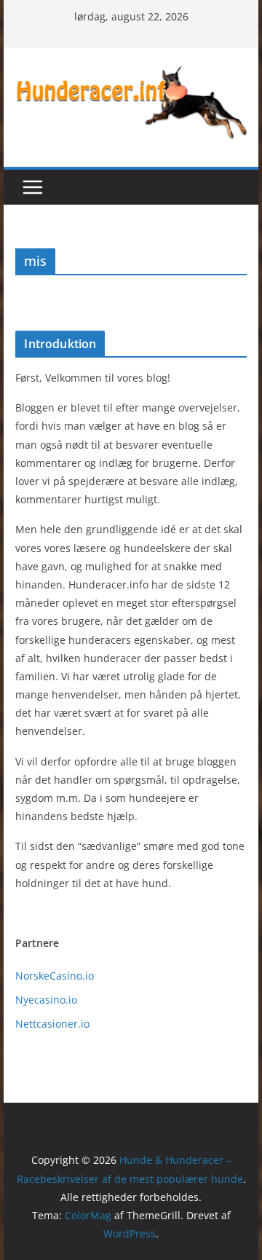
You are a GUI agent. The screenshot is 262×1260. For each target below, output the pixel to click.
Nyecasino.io (46, 1000)
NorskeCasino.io (54, 976)
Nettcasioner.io (52, 1024)
